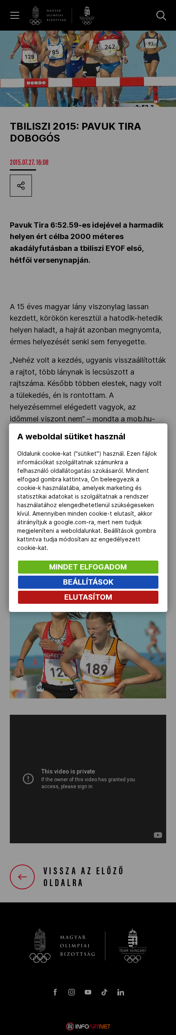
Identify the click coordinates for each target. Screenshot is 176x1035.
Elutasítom (88, 597)
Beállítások (88, 582)
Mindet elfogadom (88, 567)
